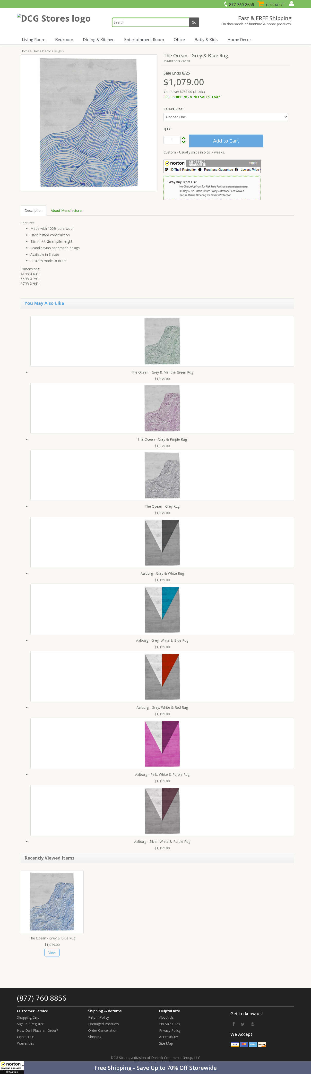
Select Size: (173, 109)
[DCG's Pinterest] (252, 1024)
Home (25, 51)
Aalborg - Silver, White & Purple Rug (162, 841)
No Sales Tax (169, 1024)
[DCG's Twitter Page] (242, 1024)
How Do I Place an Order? (37, 1030)
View (52, 952)
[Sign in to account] (291, 3)
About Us (166, 1017)
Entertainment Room (144, 39)
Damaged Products (103, 1024)
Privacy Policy (170, 1030)
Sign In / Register (30, 1024)
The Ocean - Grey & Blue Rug (52, 938)
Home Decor (239, 39)
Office (179, 39)
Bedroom (64, 39)
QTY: (168, 129)
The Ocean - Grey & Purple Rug (162, 439)
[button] (155, 1067)
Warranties (25, 1043)
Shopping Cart (28, 1017)
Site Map (166, 1043)
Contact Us (26, 1036)
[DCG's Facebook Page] (233, 1024)
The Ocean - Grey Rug (162, 506)
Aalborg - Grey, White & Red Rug (162, 707)
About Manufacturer (67, 210)
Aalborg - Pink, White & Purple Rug (162, 774)
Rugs (58, 51)
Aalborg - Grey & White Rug (162, 573)
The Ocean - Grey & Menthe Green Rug (162, 372)
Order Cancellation (102, 1030)
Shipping (94, 1036)
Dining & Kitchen (98, 39)
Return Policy (98, 1017)
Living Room (33, 39)
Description (34, 210)
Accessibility (168, 1036)
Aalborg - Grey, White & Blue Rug (162, 640)
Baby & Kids (206, 39)
